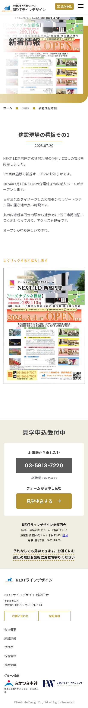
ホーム (7, 108)
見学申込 (66, 6)
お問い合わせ (20, 616)
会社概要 (10, 629)
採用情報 (54, 616)
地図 (65, 535)
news (25, 108)
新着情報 (10, 656)
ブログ (8, 647)
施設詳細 (10, 638)
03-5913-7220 (44, 465)
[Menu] (81, 7)
